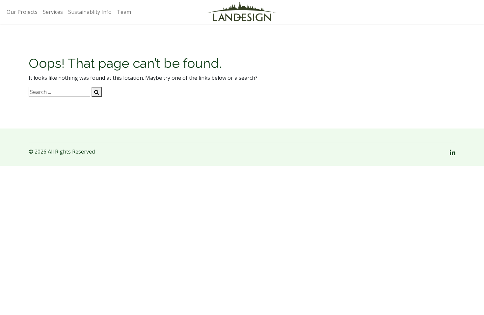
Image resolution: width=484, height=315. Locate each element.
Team (124, 11)
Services (53, 11)
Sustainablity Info (90, 11)
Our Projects (22, 11)
